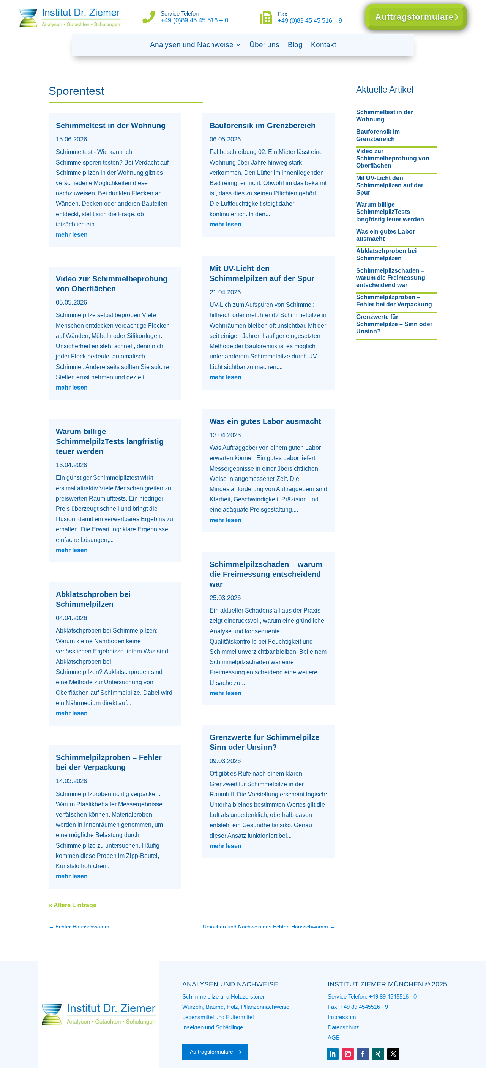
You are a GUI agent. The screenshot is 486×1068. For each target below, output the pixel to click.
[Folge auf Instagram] (348, 1054)
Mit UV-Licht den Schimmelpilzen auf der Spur (389, 185)
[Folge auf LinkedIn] (333, 1054)
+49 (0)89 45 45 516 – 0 (194, 20)
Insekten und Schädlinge (212, 1027)
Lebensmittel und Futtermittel (218, 1017)
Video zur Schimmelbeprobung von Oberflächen (392, 158)
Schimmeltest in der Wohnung (111, 125)
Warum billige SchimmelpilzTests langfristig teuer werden (110, 441)
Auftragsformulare (414, 17)
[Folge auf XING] (378, 1054)
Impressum (342, 1017)
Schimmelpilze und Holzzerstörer (223, 996)
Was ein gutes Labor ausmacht (265, 421)
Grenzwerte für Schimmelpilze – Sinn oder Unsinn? (394, 324)
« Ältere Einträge (72, 905)
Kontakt (323, 45)
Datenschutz (343, 1027)
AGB (334, 1037)
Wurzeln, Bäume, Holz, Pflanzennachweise (235, 1007)
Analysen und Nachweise (192, 45)
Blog (295, 45)
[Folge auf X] (393, 1054)
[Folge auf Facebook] (363, 1054)
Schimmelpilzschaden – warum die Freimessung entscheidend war (266, 574)
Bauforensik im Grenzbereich (263, 125)
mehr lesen (72, 234)
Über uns (264, 45)
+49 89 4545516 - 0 (393, 996)
